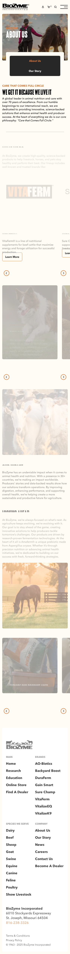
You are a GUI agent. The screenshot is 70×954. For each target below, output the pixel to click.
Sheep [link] (11, 845)
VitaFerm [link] (42, 799)
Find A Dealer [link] (17, 792)
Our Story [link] (35, 71)
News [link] (39, 845)
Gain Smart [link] (44, 785)
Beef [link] (10, 837)
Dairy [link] (10, 830)
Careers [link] (41, 852)
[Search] (55, 7)
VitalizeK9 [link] (43, 813)
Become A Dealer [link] (49, 866)
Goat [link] (10, 852)
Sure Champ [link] (45, 792)
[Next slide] (63, 273)
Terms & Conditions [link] (18, 935)
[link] (15, 7)
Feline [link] (11, 880)
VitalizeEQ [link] (43, 806)
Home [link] (11, 763)
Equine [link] (11, 866)
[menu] (64, 7)
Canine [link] (11, 873)
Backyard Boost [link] (47, 771)
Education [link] (14, 778)
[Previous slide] (6, 273)
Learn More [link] (12, 257)
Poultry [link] (12, 887)
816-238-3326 (17, 922)
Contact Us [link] (44, 859)
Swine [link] (11, 859)
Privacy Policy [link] (14, 940)
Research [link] (13, 771)
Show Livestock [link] (18, 894)
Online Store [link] (16, 785)
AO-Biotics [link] (43, 763)
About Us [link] (35, 61)
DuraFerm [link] (43, 778)
